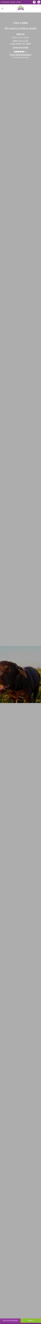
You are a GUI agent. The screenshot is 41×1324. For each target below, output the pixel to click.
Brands (31, 1320)
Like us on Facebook (10, 1320)
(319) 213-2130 (20, 48)
